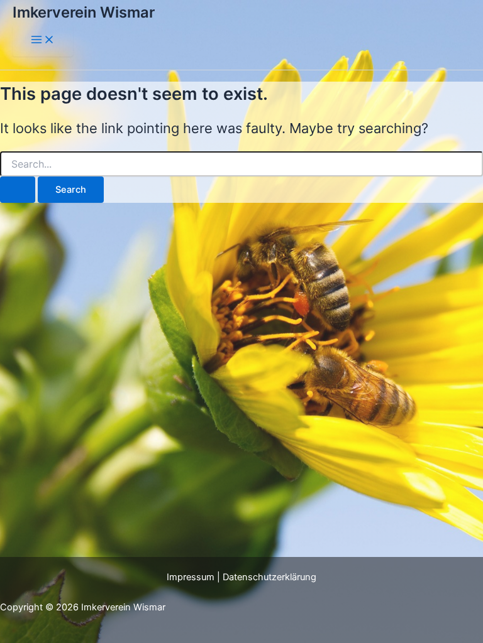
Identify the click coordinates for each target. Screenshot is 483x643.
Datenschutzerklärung (269, 577)
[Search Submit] (17, 189)
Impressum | (195, 577)
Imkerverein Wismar (84, 12)
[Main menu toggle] (43, 40)
